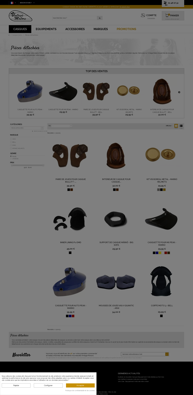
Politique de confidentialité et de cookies (80, 390)
